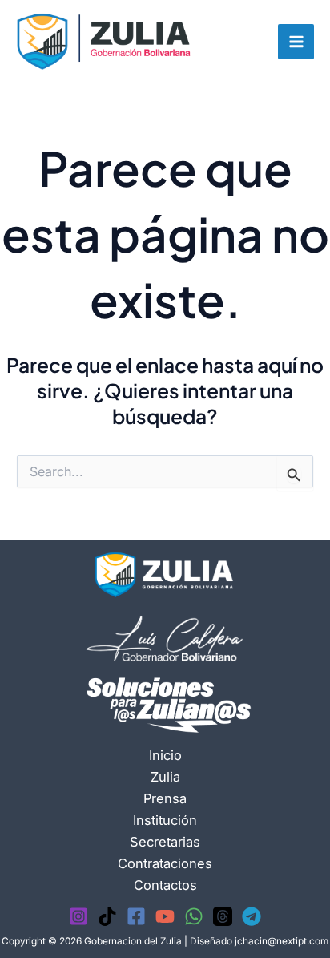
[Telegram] (251, 916)
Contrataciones (165, 863)
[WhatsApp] (193, 916)
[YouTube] (165, 916)
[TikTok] (107, 916)
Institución (165, 820)
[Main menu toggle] (296, 42)
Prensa (165, 798)
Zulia (165, 777)
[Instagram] (78, 916)
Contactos (165, 885)
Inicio (165, 755)
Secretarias (165, 842)
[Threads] (222, 916)
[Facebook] (136, 916)
